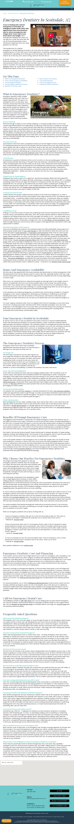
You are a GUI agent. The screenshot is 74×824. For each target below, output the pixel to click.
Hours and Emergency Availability (16, 81)
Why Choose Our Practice (48, 79)
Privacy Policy (36, 813)
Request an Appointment (59, 800)
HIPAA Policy (29, 813)
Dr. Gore (59, 791)
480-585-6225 (50, 588)
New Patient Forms (59, 796)
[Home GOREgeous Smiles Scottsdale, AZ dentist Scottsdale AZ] (37, 6)
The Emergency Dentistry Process (16, 84)
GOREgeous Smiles (22, 816)
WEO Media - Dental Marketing (34, 816)
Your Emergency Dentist (13, 82)
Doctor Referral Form (59, 805)
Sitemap (62, 816)
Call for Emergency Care (47, 82)
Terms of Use (44, 813)
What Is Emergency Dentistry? (15, 79)
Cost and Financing (46, 81)
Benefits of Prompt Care (13, 86)
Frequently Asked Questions (48, 84)
